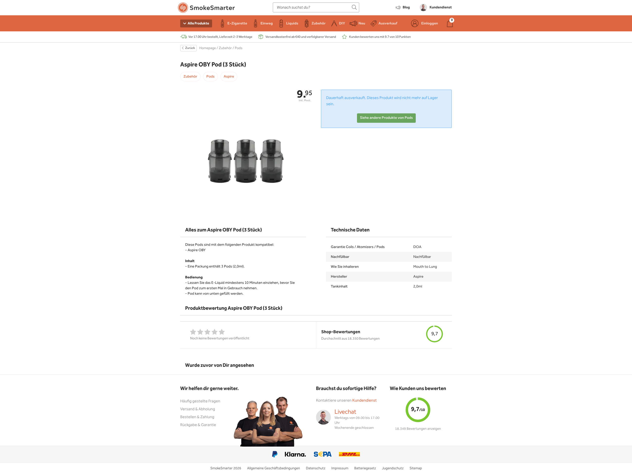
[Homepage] (206, 8)
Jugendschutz (393, 468)
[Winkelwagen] (450, 23)
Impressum (339, 468)
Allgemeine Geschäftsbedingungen (273, 468)
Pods (238, 48)
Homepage (207, 48)
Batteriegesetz (365, 468)
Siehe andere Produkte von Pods (386, 118)
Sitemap (416, 468)
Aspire (229, 77)
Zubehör (225, 48)
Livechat (345, 412)
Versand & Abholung (197, 409)
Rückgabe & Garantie (198, 425)
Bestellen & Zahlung (197, 417)
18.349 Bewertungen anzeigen (418, 429)
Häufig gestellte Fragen (200, 401)
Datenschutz (315, 468)
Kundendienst (364, 400)
